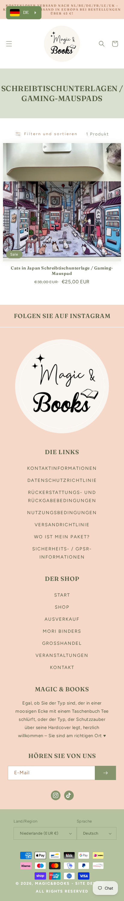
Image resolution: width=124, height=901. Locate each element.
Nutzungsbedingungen (62, 512)
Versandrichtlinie (62, 524)
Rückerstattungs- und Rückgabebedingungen (62, 496)
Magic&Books (52, 883)
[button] (9, 43)
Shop (62, 607)
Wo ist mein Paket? (62, 537)
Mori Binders (62, 631)
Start (62, 595)
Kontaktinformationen (62, 468)
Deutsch (90, 833)
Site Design (90, 883)
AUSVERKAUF (62, 619)
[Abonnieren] (105, 773)
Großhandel (62, 643)
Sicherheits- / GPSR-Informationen (62, 553)
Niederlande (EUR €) (39, 833)
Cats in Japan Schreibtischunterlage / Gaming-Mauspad (62, 270)
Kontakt (62, 667)
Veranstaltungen (62, 655)
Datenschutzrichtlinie (62, 480)
